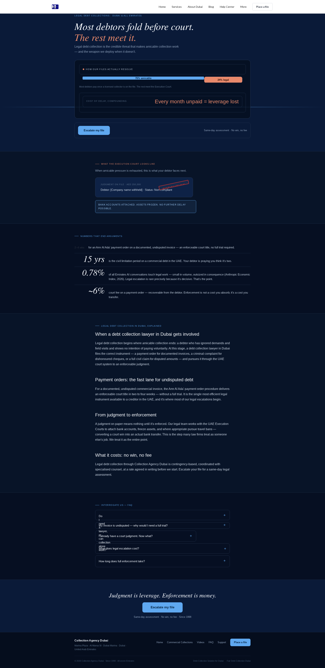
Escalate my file (94, 130)
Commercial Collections (180, 642)
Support (222, 642)
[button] (177, 6)
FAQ (211, 642)
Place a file (262, 6)
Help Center (227, 6)
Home (162, 6)
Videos (200, 642)
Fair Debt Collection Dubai (239, 661)
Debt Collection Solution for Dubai (208, 661)
